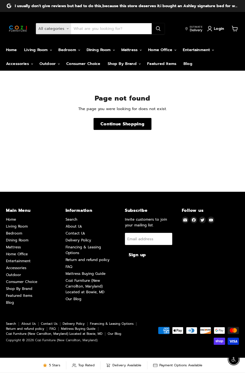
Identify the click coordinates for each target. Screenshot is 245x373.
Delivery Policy (78, 240)
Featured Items (161, 64)
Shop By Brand (123, 64)
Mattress (130, 50)
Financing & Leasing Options (112, 323)
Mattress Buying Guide (86, 273)
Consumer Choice (83, 64)
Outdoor (48, 64)
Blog (188, 64)
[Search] (158, 28)
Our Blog (73, 299)
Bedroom (68, 50)
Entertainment (197, 50)
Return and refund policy (88, 259)
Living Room (36, 50)
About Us (74, 226)
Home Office (161, 50)
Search (71, 219)
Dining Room (99, 50)
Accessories (18, 64)
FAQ (69, 266)
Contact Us (75, 233)
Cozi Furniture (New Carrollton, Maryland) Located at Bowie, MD (85, 286)
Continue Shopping (122, 124)
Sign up (137, 254)
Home (11, 50)
